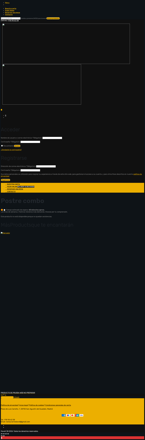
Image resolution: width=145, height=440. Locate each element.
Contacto (9, 15)
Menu (7, 3)
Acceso (17, 146)
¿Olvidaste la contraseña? (11, 150)
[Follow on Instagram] (5, 427)
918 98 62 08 (13, 20)
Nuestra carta (10, 8)
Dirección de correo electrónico (18, 166)
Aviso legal (23, 405)
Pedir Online (9, 11)
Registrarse (5, 180)
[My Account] (1, 121)
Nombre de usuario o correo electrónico (21, 138)
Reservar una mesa (12, 13)
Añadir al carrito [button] (7, 397)
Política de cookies (36, 405)
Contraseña (10, 142)
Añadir (16, 397)
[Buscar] (1, 112)
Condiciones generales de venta (58, 405)
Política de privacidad (9, 405)
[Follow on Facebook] (5, 425)
